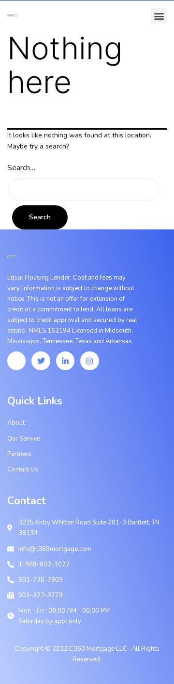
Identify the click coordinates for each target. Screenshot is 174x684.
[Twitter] (40, 360)
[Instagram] (89, 360)
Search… (21, 167)
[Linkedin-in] (65, 360)
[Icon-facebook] (16, 360)
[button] (159, 16)
